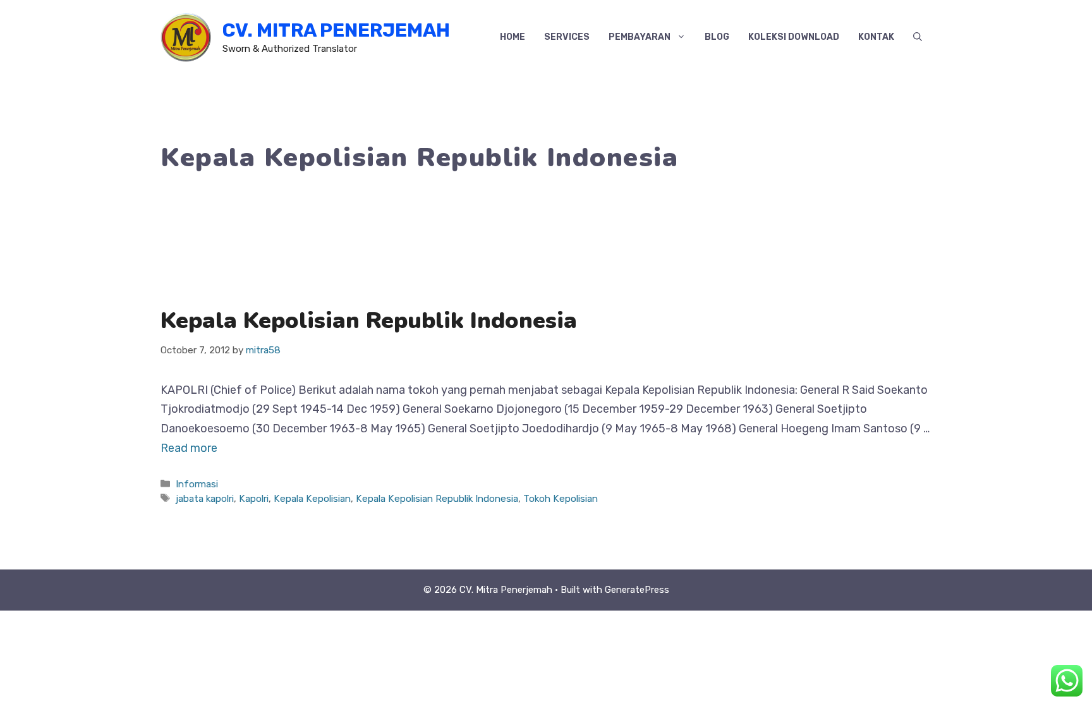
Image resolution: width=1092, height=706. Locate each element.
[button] (917, 37)
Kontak (876, 37)
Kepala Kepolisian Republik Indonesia (369, 320)
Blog (717, 37)
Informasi (197, 484)
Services (567, 37)
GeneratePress (637, 589)
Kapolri (254, 498)
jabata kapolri (205, 498)
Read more (189, 448)
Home (512, 37)
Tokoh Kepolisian (560, 498)
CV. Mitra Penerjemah (336, 30)
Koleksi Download (793, 37)
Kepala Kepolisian (312, 498)
